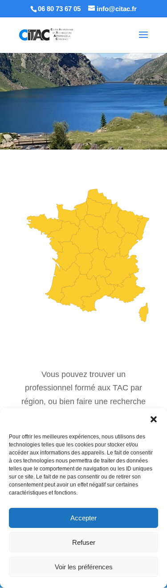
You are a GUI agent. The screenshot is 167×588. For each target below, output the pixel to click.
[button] (153, 419)
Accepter (83, 518)
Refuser (83, 542)
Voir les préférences (84, 567)
